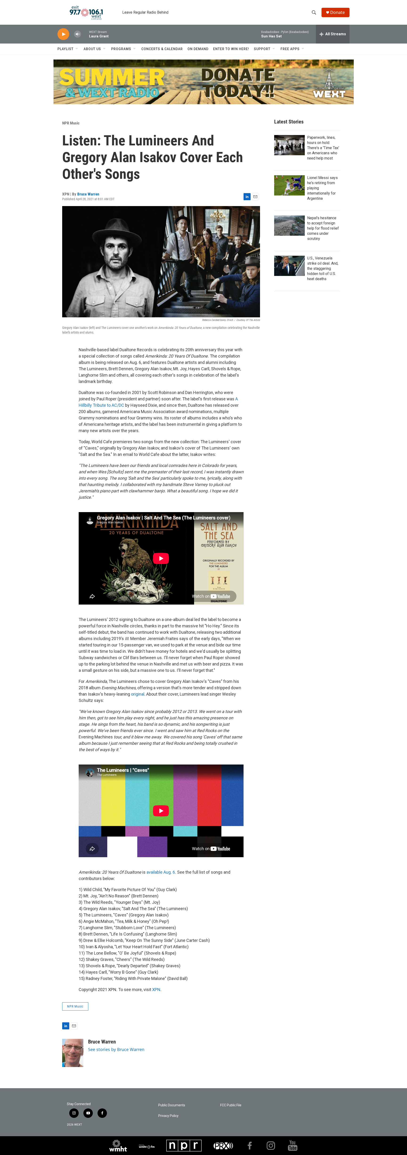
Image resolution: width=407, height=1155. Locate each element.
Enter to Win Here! (231, 49)
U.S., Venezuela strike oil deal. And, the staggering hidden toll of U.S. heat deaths (322, 268)
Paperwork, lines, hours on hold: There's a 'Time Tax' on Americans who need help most (323, 147)
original (137, 694)
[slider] (85, 34)
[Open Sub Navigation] (77, 49)
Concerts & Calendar (162, 49)
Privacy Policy (168, 1116)
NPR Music (71, 123)
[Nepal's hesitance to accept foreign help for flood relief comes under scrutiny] (289, 225)
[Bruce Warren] (72, 1053)
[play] (63, 34)
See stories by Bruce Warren (116, 1049)
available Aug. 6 (161, 872)
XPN (156, 989)
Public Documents (171, 1105)
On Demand (197, 49)
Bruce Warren (88, 194)
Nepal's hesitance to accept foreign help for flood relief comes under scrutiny (323, 228)
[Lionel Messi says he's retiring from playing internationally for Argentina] (289, 185)
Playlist (65, 49)
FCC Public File (230, 1105)
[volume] (77, 34)
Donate (337, 12)
